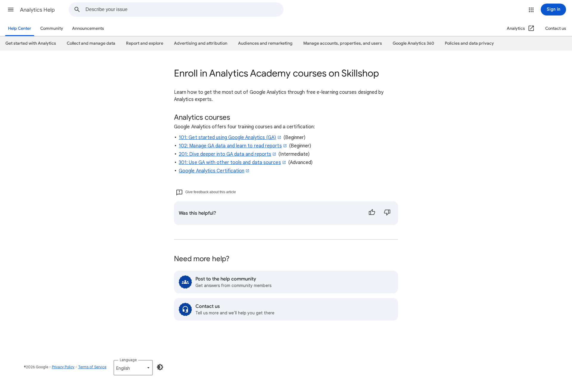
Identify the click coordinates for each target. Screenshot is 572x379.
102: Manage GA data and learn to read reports (230, 146)
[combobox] (184, 9)
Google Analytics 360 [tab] (413, 43)
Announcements (88, 28)
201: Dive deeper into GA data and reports (225, 154)
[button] (11, 9)
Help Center (19, 28)
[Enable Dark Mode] (160, 367)
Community (51, 28)
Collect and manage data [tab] (91, 43)
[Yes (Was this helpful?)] (372, 213)
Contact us (555, 28)
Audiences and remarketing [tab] (265, 43)
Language (128, 360)
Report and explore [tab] (144, 43)
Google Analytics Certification (211, 171)
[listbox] (133, 367)
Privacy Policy (63, 367)
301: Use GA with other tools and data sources (230, 163)
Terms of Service (92, 367)
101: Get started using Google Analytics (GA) (227, 138)
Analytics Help (37, 10)
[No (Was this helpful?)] (387, 213)
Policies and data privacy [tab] (469, 43)
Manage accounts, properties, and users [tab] (342, 43)
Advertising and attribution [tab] (200, 43)
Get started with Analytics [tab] (30, 43)
